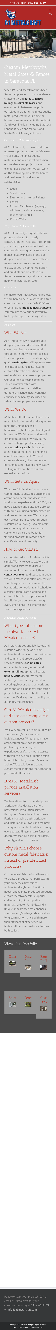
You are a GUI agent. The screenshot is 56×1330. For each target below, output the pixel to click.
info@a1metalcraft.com (36, 307)
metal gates (20, 362)
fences (39, 98)
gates (27, 98)
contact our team (14, 574)
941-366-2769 (37, 3)
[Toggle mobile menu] (50, 10)
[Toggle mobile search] (50, 13)
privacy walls (22, 447)
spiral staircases (27, 103)
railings (8, 103)
